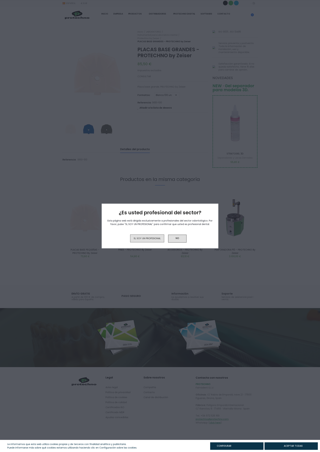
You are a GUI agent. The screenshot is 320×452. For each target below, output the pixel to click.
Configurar (223, 445)
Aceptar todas (293, 445)
